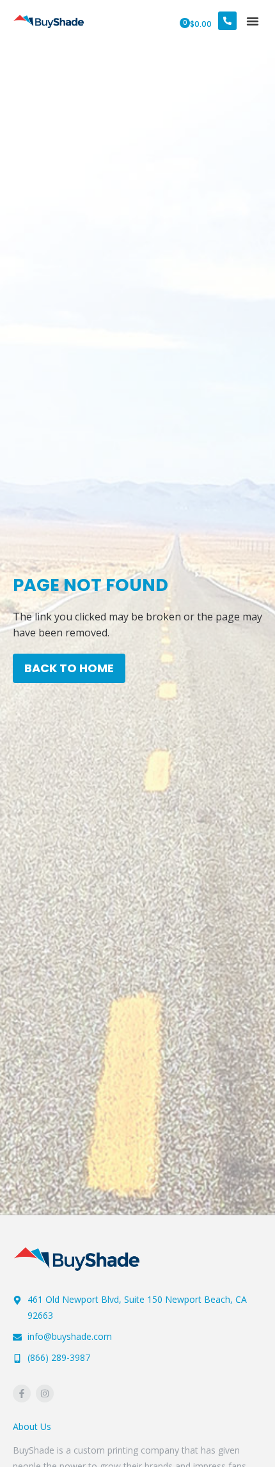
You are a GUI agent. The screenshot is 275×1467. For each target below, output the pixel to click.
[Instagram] (45, 1393)
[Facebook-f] (22, 1393)
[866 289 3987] (227, 21)
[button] (252, 21)
